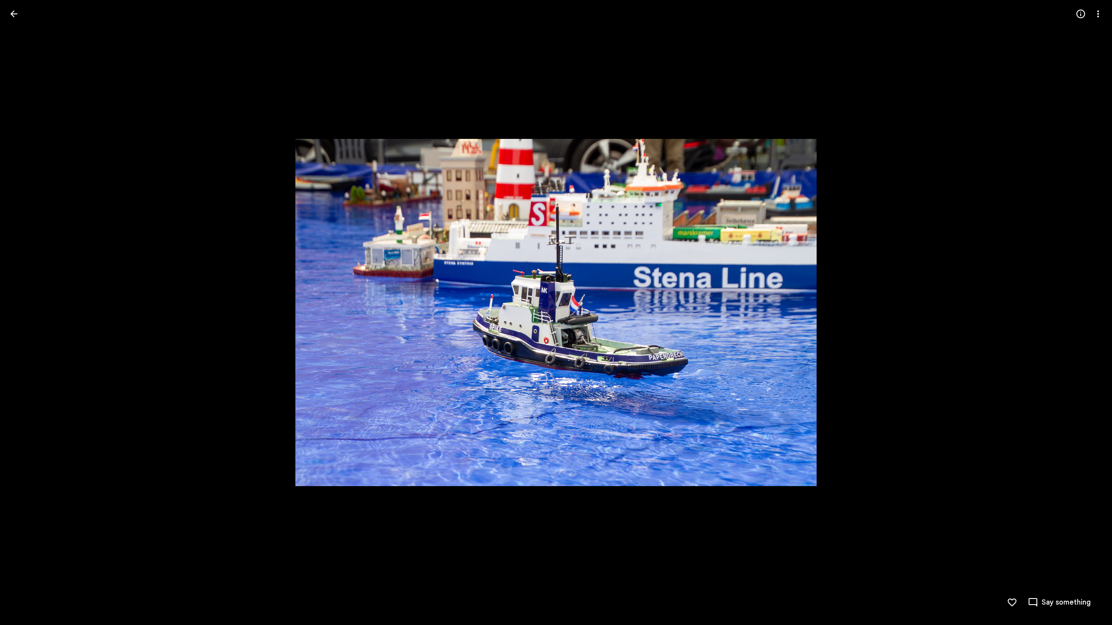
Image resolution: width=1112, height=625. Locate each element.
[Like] (1012, 602)
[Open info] (1080, 14)
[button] (1088, 312)
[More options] (1098, 14)
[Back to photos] (13, 13)
